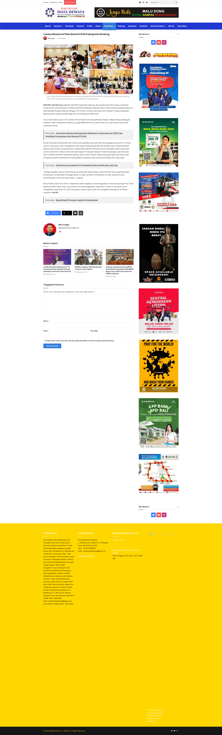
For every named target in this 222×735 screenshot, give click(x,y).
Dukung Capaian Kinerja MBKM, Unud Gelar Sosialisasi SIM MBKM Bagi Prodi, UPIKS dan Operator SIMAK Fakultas (120, 270)
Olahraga (121, 26)
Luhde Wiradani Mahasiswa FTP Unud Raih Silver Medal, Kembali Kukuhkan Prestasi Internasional (57, 269)
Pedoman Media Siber (155, 713)
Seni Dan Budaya (157, 26)
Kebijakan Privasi (153, 718)
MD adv (171, 26)
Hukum (98, 26)
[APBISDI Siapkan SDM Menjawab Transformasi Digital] (88, 257)
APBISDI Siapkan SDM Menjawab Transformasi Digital (88, 268)
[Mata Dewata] (64, 12)
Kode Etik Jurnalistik (154, 716)
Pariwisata (69, 26)
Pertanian (143, 26)
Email (46, 331)
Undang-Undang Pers (155, 710)
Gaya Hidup (182, 26)
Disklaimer (151, 721)
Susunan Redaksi (119, 540)
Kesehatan (132, 26)
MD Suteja (51, 38)
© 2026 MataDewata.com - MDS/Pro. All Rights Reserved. (64, 731)
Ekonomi (80, 26)
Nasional (57, 26)
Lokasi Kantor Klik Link (86, 556)
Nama (46, 321)
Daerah (48, 26)
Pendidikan (108, 26)
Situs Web (94, 331)
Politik (89, 26)
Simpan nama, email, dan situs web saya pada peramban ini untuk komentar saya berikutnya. (79, 341)
